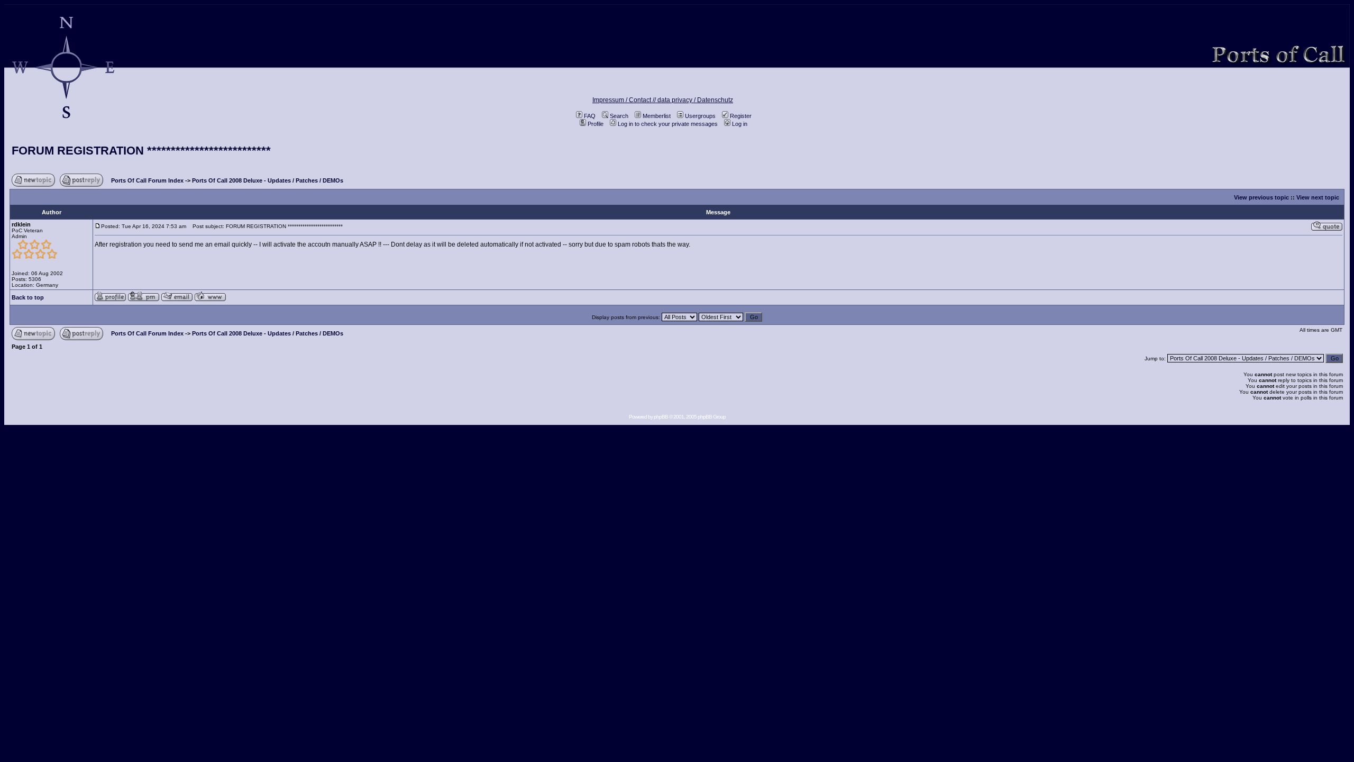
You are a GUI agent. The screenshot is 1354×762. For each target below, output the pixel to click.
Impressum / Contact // (624, 100)
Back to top (28, 297)
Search (619, 116)
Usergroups (700, 116)
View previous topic (1261, 197)
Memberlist (657, 116)
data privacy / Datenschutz (695, 100)
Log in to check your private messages (668, 124)
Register (741, 116)
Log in (739, 124)
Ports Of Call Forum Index (147, 180)
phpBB (661, 417)
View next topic (1317, 197)
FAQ (590, 116)
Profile (595, 124)
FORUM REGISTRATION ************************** (141, 150)
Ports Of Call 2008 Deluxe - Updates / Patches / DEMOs (267, 180)
